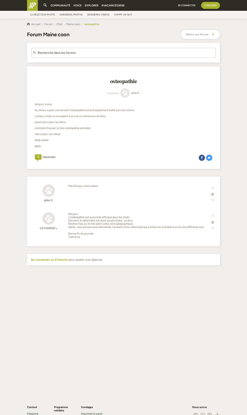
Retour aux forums (197, 34)
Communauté (60, 5)
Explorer (91, 5)
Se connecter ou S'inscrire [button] (49, 259)
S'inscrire (210, 5)
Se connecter (186, 5)
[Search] (45, 5)
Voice (77, 5)
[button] (202, 158)
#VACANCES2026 (113, 5)
